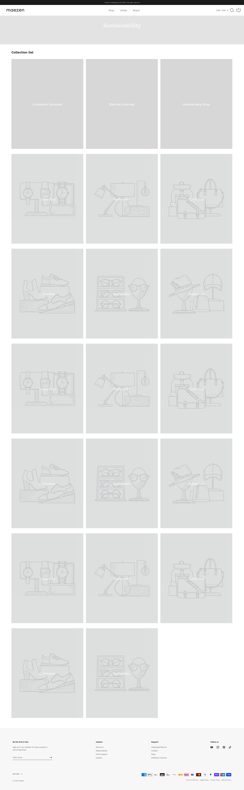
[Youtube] (211, 747)
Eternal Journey (122, 104)
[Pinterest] (224, 747)
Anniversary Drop (196, 104)
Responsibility (101, 751)
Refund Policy (226, 780)
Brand (136, 10)
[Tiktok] (230, 747)
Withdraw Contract (159, 758)
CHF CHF (221, 10)
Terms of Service (192, 780)
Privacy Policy (215, 780)
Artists (123, 10)
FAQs (153, 754)
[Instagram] (218, 747)
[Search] (232, 10)
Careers (99, 758)
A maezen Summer (47, 104)
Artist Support (101, 754)
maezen (21, 781)
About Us (99, 747)
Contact (154, 751)
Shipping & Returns (159, 747)
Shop (111, 10)
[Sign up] (51, 757)
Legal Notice (204, 780)
